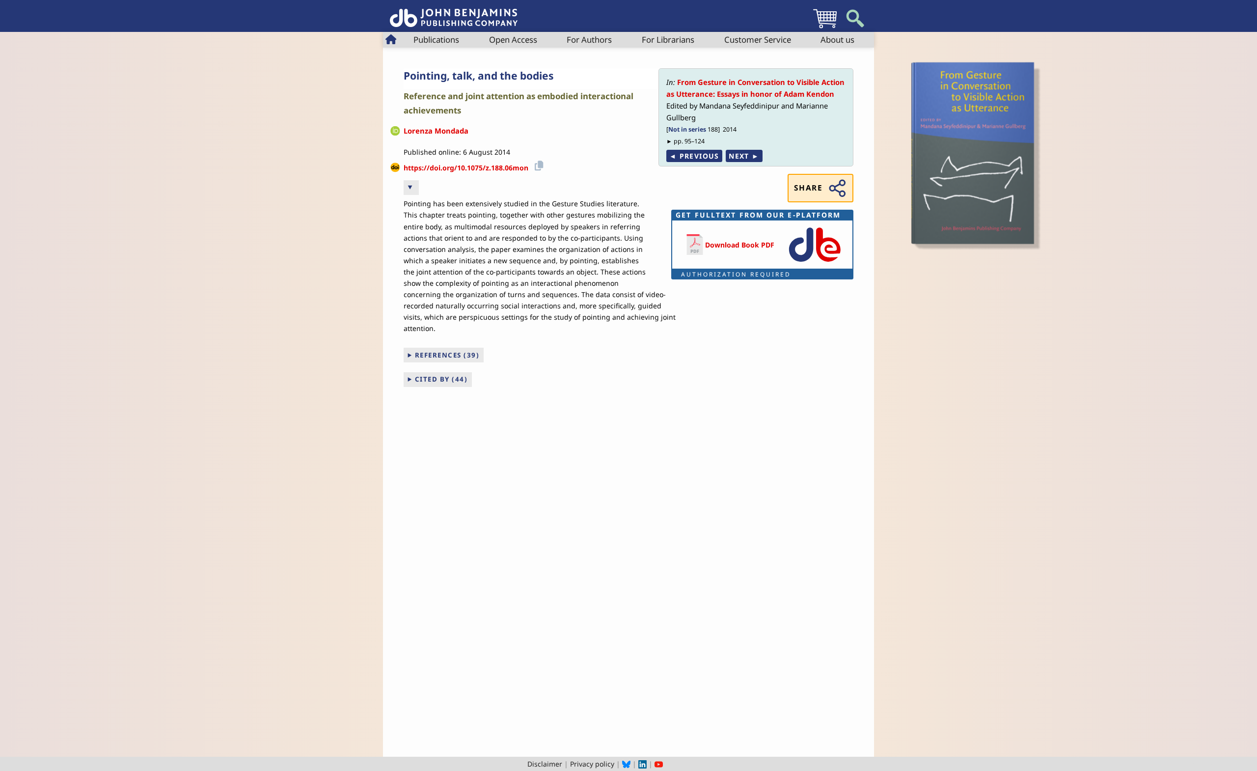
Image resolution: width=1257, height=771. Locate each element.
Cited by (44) (441, 379)
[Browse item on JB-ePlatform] (814, 262)
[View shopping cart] (825, 27)
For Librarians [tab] (668, 39)
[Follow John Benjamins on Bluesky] (626, 764)
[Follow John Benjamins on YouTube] (659, 764)
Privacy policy (592, 764)
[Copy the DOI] (537, 164)
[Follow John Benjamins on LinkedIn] (642, 764)
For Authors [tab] (589, 39)
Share (808, 188)
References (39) (447, 355)
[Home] (454, 12)
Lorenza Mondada (436, 131)
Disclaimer (544, 764)
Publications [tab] (436, 39)
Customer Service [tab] (757, 39)
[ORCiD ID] (395, 131)
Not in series (687, 129)
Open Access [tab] (513, 39)
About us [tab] (837, 39)
